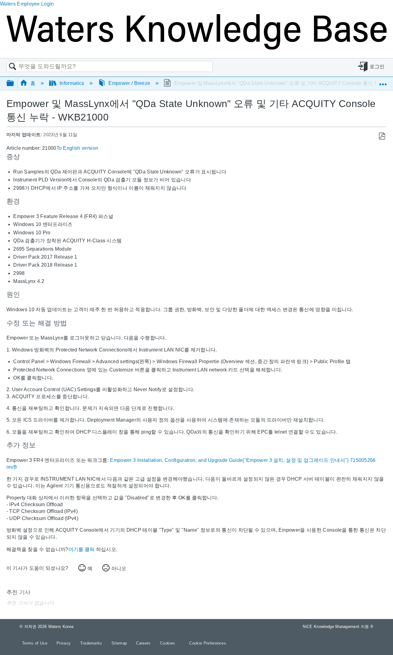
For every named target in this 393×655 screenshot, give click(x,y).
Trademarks (92, 643)
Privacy (64, 643)
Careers (144, 643)
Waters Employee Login (27, 3)
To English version (77, 148)
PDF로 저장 (382, 136)
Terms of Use (35, 643)
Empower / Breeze (129, 83)
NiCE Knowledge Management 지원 (338, 626)
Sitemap (119, 643)
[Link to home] (196, 47)
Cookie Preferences (207, 643)
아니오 (118, 568)
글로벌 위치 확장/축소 (383, 81)
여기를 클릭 (81, 549)
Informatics (72, 83)
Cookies (167, 643)
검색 (12, 67)
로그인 (377, 66)
